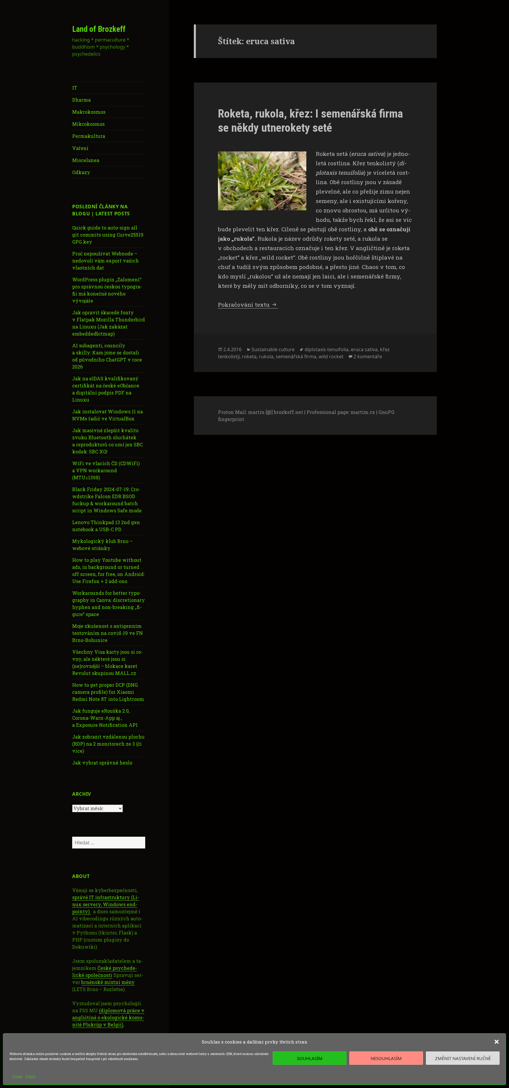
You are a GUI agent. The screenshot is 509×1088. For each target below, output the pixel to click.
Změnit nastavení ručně (463, 1058)
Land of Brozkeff (98, 29)
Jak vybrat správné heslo (102, 763)
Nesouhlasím (386, 1058)
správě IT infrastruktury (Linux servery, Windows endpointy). (105, 904)
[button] (497, 1042)
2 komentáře (367, 356)
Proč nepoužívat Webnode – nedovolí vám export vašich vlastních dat (105, 260)
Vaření (80, 148)
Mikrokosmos (88, 124)
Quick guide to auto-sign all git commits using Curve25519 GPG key (107, 234)
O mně (17, 1076)
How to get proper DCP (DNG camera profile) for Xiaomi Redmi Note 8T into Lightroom (108, 692)
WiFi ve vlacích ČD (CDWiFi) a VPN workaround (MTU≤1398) (106, 470)
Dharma (81, 100)
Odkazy (81, 172)
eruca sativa (364, 349)
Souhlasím (310, 1058)
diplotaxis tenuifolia (326, 349)
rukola (266, 356)
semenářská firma (296, 356)
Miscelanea (85, 160)
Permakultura (88, 136)
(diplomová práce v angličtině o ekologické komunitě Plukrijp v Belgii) (108, 1017)
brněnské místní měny (108, 982)
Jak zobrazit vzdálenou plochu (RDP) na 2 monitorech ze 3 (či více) (108, 744)
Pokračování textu (248, 304)
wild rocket (331, 356)
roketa (249, 356)
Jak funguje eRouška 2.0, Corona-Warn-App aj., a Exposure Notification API (105, 718)
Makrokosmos (88, 112)
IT (74, 88)
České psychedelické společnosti (104, 971)
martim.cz (363, 412)
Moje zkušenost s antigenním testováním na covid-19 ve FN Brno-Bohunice (107, 633)
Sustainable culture (273, 349)
